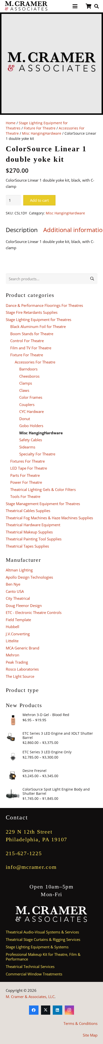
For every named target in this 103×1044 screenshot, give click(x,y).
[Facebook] (33, 1010)
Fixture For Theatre (40, 128)
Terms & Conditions (81, 1023)
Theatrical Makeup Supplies (29, 531)
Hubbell (12, 626)
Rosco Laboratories (22, 669)
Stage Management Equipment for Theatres (43, 503)
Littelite (12, 640)
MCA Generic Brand (22, 647)
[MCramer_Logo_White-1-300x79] (52, 914)
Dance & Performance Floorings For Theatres (44, 305)
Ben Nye (13, 584)
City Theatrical (18, 598)
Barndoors (28, 368)
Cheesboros (29, 376)
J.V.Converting (18, 633)
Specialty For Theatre (37, 453)
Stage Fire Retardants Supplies (32, 312)
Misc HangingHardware (41, 133)
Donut (24, 418)
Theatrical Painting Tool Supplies (34, 538)
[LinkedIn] (57, 1010)
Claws (24, 390)
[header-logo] (26, 6)
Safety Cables (30, 439)
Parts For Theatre (25, 475)
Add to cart (39, 200)
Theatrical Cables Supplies (28, 510)
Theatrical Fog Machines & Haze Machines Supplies (49, 517)
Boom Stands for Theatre (31, 333)
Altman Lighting (19, 569)
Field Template (18, 619)
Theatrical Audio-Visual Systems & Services (42, 931)
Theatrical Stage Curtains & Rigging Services (43, 939)
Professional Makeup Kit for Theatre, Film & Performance (43, 957)
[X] (45, 1010)
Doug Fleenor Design (24, 605)
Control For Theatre (27, 340)
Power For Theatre (26, 482)
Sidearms (27, 446)
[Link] (89, 6)
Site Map (90, 1035)
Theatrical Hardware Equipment (33, 524)
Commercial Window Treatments (34, 973)
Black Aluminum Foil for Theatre (38, 326)
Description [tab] (22, 230)
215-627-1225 (24, 853)
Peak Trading (17, 662)
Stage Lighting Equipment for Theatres (38, 319)
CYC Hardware (31, 411)
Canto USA (15, 591)
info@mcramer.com (31, 867)
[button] (75, 6)
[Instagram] (69, 1010)
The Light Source (20, 676)
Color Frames (30, 397)
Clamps (25, 383)
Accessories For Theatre (35, 362)
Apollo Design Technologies (29, 577)
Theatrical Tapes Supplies (27, 546)
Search (92, 278)
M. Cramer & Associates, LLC (30, 996)
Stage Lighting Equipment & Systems (37, 946)
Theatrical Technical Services (30, 966)
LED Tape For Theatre (28, 468)
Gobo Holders (31, 425)
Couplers (26, 404)
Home (11, 123)
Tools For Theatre (25, 496)
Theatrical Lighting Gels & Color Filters (43, 489)
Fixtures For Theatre (27, 461)
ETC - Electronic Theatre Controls (34, 612)
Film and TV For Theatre (30, 347)
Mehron (12, 654)
